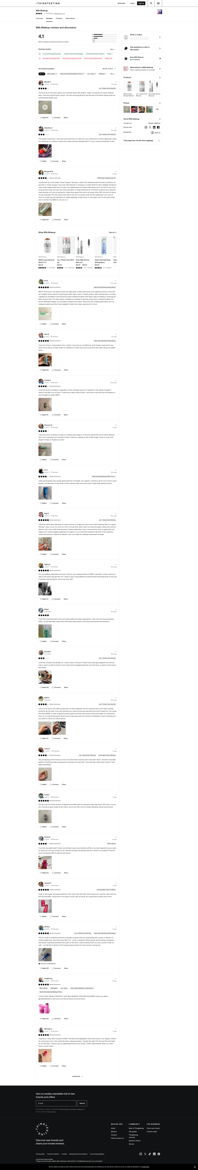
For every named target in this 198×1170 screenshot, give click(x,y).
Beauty (151, 123)
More (112, 49)
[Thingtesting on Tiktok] (149, 1154)
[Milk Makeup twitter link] (150, 127)
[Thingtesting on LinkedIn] (154, 1154)
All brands (121, 3)
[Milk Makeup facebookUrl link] (158, 127)
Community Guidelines (76, 1109)
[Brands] (48, 3)
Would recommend (55, 178)
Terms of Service (64, 1109)
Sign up (141, 3)
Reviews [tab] (49, 18)
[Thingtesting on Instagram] (140, 1154)
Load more (76, 1076)
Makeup (157, 123)
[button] (48, 82)
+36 (157, 109)
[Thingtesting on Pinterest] (159, 1154)
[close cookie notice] (195, 1167)
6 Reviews (108, 268)
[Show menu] (158, 3)
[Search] (151, 3)
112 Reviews (49, 13)
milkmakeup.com (58, 13)
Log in (132, 3)
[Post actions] (116, 82)
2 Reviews (52, 268)
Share (66, 118)
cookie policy (145, 1167)
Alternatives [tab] (70, 18)
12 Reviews (71, 268)
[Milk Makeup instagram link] (146, 127)
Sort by (108, 69)
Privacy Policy (51, 1112)
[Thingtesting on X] (145, 1154)
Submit (82, 1103)
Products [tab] (59, 18)
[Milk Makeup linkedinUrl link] (154, 127)
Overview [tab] (39, 18)
